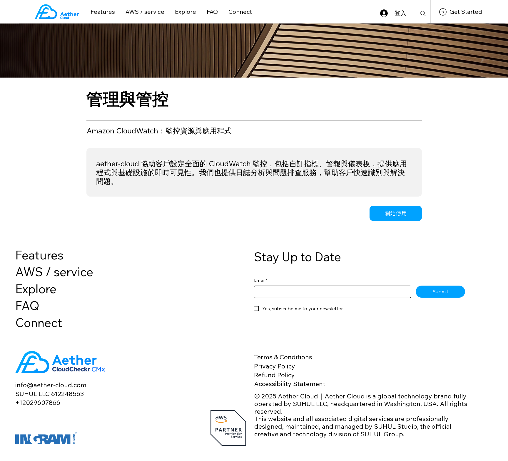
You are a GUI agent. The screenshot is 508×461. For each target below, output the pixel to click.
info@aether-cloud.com (50, 385)
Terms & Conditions (283, 357)
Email (260, 280)
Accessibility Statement (289, 384)
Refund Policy (274, 375)
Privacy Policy (274, 366)
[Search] (423, 13)
